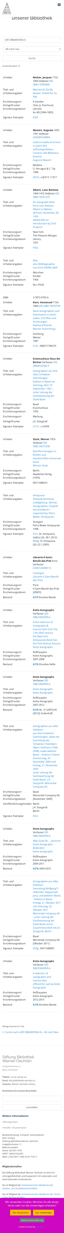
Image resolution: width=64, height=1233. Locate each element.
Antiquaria (39, 495)
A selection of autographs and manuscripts (42, 977)
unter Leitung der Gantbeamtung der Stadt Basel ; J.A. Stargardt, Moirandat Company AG (45, 779)
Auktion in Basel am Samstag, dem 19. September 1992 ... (44, 385)
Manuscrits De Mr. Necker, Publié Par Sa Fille (45, 93)
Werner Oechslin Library (23, 1084)
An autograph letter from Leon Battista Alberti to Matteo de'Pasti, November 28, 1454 (46, 209)
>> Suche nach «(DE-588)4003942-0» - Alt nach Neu (30, 1032)
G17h (36, 426)
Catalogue (38, 573)
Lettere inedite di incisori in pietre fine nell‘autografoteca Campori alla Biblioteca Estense (47, 149)
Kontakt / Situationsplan (14, 1127)
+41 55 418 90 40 (19, 1077)
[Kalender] (39, 848)
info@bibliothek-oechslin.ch (22, 1080)
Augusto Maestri (42, 160)
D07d (36, 177)
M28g (36, 541)
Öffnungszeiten (10, 1122)
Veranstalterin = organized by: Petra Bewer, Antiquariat (44, 513)
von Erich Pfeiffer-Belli (45, 267)
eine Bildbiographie (44, 264)
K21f (35, 597)
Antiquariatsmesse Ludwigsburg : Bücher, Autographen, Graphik (45, 502)
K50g (35, 948)
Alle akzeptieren (21, 1212)
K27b (36, 664)
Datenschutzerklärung (32, 1220)
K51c (35, 533)
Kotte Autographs (43, 647)
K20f (35, 117)
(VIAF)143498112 (42, 568)
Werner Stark (40, 465)
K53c (35, 816)
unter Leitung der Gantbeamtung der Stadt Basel (43, 396)
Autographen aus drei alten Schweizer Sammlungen (45, 374)
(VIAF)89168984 (41, 137)
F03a (35, 247)
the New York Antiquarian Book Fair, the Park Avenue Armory (46, 640)
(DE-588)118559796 (49, 306)
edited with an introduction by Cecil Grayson (44, 223)
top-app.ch (40, 1226)
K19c (35, 346)
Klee (35, 260)
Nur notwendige (43, 1212)
